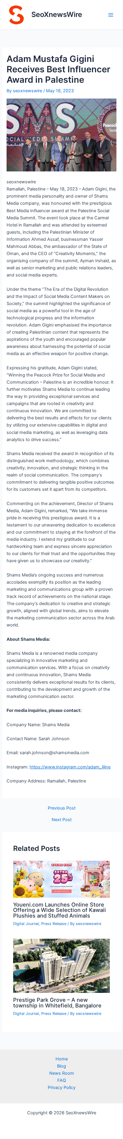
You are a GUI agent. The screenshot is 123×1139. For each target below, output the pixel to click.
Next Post (62, 820)
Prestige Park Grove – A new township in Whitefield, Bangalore (57, 1002)
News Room (61, 1073)
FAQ (61, 1080)
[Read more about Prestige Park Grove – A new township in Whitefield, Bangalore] (61, 965)
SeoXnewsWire (56, 14)
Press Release (53, 923)
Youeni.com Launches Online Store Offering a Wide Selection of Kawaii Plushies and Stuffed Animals (59, 909)
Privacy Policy (62, 1087)
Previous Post (62, 808)
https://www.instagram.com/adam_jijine (70, 767)
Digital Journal (26, 923)
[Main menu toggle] (110, 15)
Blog (61, 1066)
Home (62, 1059)
